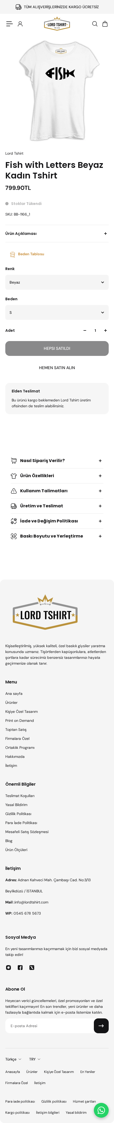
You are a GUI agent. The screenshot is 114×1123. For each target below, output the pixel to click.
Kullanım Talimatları (44, 491)
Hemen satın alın (57, 367)
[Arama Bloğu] (95, 24)
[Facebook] (20, 967)
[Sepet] (105, 24)
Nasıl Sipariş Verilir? (42, 461)
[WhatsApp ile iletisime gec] (101, 1110)
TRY (32, 1059)
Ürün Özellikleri (37, 476)
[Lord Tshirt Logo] (57, 24)
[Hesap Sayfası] (20, 24)
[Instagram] (8, 967)
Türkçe (10, 1059)
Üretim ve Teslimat (41, 506)
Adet (10, 330)
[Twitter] (32, 967)
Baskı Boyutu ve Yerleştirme (51, 536)
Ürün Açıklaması (21, 233)
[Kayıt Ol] (101, 1025)
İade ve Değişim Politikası (49, 521)
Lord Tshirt (14, 153)
